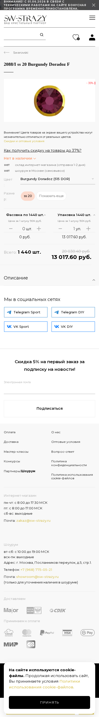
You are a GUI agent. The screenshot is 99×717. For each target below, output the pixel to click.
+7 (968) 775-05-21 (36, 570)
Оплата (9, 432)
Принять (49, 702)
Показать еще (51, 196)
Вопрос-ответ (62, 451)
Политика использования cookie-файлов (72, 476)
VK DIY (67, 326)
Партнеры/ (19, 471)
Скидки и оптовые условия (24, 141)
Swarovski (20, 52)
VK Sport (21, 326)
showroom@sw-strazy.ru (37, 577)
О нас (55, 432)
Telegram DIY (72, 312)
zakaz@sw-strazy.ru (33, 520)
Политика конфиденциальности (69, 463)
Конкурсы (12, 461)
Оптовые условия (65, 442)
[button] (57, 178)
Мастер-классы (16, 451)
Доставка (11, 442)
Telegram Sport (26, 312)
